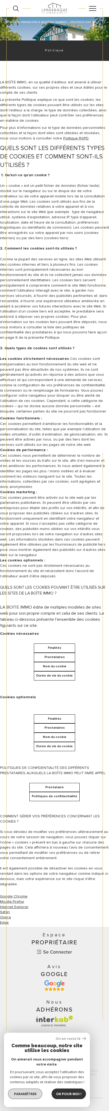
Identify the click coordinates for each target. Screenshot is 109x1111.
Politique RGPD (76, 138)
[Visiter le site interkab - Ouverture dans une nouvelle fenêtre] (54, 1021)
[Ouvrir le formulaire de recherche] (16, 8)
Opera (5, 917)
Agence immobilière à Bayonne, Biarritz (38, 22)
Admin (91, 1074)
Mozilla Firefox (12, 901)
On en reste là (68, 1039)
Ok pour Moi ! (68, 1093)
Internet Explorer (14, 907)
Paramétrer (25, 1093)
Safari (5, 912)
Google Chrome (14, 896)
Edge (4, 922)
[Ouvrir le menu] (92, 8)
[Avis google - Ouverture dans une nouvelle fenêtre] (54, 985)
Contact (103, 343)
